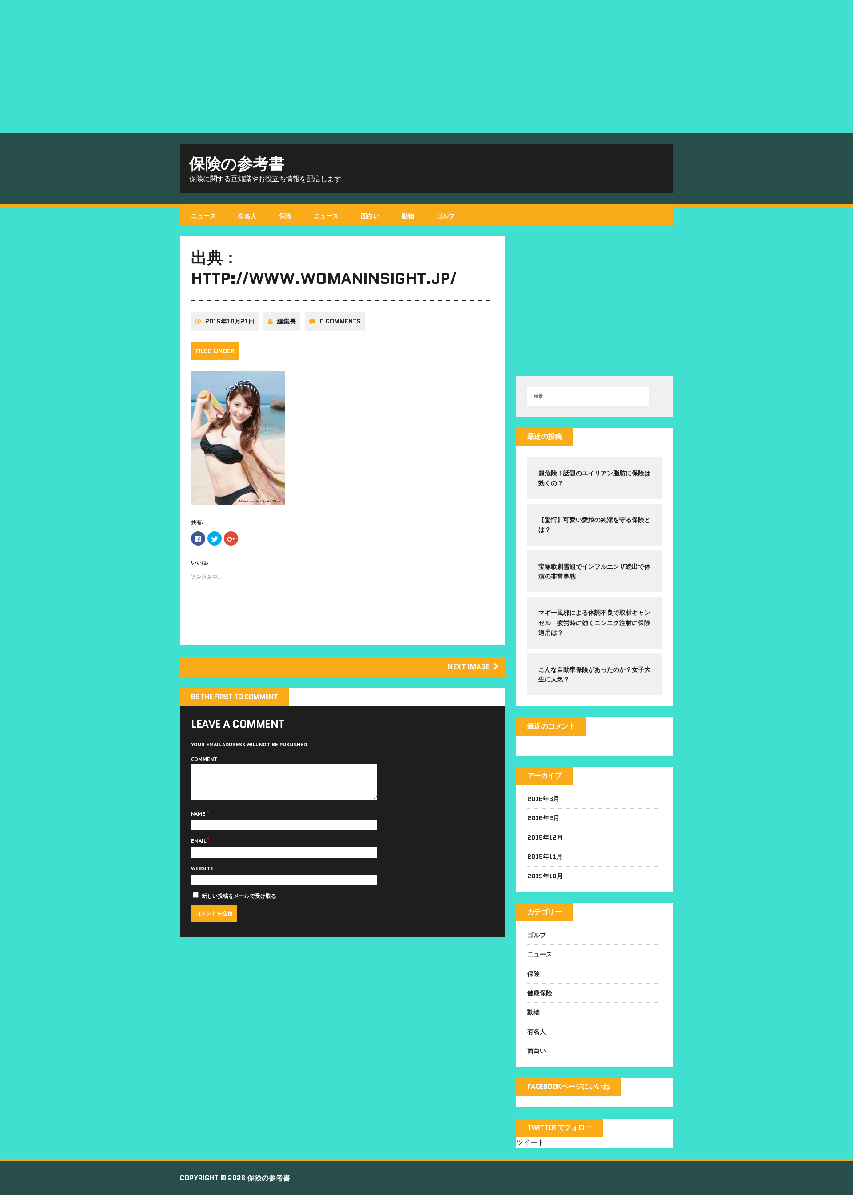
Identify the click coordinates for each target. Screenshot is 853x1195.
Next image (468, 666)
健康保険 (539, 992)
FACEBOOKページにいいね (568, 1086)
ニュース (203, 215)
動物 (408, 215)
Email (199, 840)
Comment (204, 759)
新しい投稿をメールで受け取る (239, 895)
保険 (285, 215)
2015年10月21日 (230, 321)
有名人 (247, 215)
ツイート (530, 1142)
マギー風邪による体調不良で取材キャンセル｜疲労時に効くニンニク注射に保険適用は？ (594, 622)
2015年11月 (544, 856)
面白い (370, 215)
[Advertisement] (426, 66)
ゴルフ (445, 215)
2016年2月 (543, 817)
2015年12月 (545, 837)
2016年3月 (543, 798)
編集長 (286, 321)
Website (202, 868)
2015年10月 (545, 876)
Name (199, 813)
